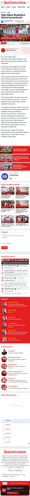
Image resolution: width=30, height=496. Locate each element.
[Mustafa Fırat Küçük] (4, 359)
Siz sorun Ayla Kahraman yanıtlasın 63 (18, 388)
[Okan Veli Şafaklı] (4, 304)
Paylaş (4, 43)
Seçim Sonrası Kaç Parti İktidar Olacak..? (16, 326)
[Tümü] (28, 299)
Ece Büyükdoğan (14, 175)
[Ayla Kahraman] (4, 387)
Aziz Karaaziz (12, 323)
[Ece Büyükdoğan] (4, 176)
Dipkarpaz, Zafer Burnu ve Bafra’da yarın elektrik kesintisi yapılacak (7, 225)
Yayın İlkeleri (5, 476)
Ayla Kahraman (12, 386)
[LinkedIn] (16, 470)
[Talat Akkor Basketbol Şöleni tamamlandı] (15, 32)
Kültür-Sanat (21, 7)
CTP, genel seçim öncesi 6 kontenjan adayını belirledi (7, 210)
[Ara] (28, 3)
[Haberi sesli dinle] (3, 50)
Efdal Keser (11, 338)
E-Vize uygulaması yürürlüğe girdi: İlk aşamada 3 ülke (6, 196)
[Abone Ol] (25, 43)
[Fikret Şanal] (4, 332)
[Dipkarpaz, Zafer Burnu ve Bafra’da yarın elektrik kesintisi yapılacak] (7, 219)
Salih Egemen (12, 310)
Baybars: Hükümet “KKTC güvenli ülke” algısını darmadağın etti (22, 196)
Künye (23, 474)
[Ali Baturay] (4, 380)
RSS (5, 483)
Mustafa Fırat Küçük (14, 357)
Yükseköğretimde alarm (14, 319)
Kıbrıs (2, 7)
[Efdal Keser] (4, 339)
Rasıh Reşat (11, 351)
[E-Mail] (10, 178)
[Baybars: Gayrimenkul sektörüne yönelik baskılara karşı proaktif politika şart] (22, 204)
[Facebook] (8, 470)
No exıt (10, 312)
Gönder (4, 247)
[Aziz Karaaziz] (4, 325)
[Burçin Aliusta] (4, 366)
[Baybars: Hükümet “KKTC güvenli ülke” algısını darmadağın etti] (22, 190)
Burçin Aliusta (12, 364)
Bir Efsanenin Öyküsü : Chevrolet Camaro (17, 367)
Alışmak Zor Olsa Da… (14, 340)
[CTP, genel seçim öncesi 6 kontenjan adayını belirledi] (7, 204)
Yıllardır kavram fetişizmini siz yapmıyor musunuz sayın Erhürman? (17, 305)
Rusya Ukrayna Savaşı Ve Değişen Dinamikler (17, 360)
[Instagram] (14, 470)
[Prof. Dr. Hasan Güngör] (4, 373)
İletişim (12, 476)
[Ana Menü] (1, 2)
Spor (28, 7)
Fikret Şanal (12, 330)
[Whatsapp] (21, 470)
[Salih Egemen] (4, 311)
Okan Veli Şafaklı (13, 302)
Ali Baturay (11, 378)
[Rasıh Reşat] (4, 352)
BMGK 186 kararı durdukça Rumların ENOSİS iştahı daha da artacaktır (18, 333)
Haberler (3, 12)
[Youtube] (19, 470)
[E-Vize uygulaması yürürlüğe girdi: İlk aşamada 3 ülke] (7, 190)
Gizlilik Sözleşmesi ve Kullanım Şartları (11, 474)
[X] (11, 470)
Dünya (14, 7)
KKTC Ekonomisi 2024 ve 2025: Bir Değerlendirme (17, 374)
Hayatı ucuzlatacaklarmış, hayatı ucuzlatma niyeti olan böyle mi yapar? (18, 381)
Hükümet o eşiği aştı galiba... (16, 353)
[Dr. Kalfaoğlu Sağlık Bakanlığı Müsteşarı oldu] (22, 219)
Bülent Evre (11, 317)
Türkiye (8, 7)
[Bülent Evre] (4, 318)
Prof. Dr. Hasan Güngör (15, 371)
